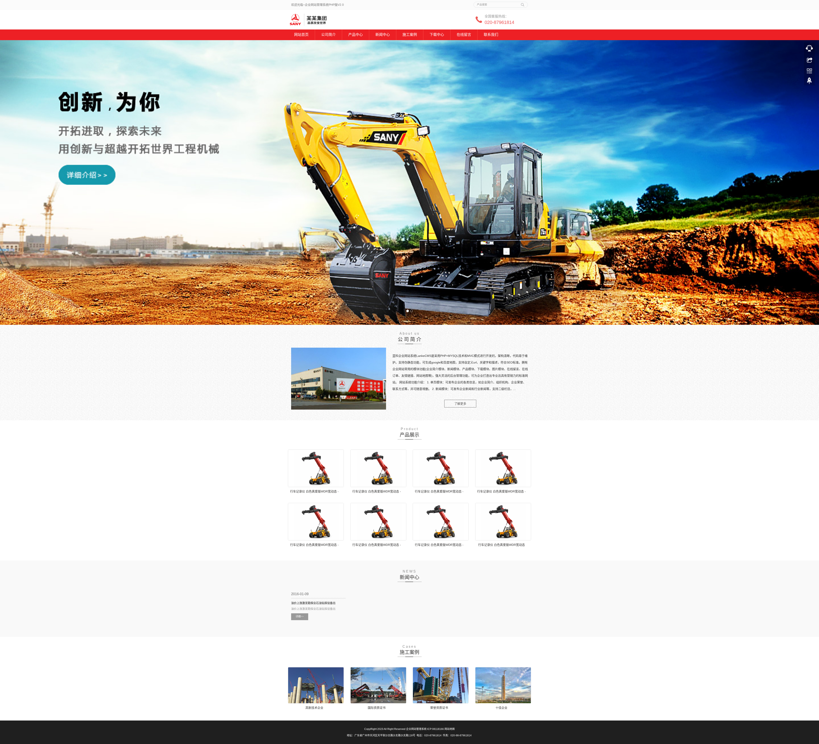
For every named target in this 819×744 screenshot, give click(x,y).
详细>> (300, 616)
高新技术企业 (314, 707)
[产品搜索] (522, 3)
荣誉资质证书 (439, 707)
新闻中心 (382, 35)
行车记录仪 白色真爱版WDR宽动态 (501, 544)
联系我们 (491, 35)
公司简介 (328, 35)
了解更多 (460, 403)
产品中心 (355, 35)
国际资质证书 (377, 707)
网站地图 (449, 729)
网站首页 (301, 35)
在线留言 (464, 35)
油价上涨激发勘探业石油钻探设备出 (313, 603)
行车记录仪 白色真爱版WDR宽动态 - (314, 491)
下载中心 (437, 35)
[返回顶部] (809, 81)
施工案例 (409, 35)
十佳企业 (501, 707)
